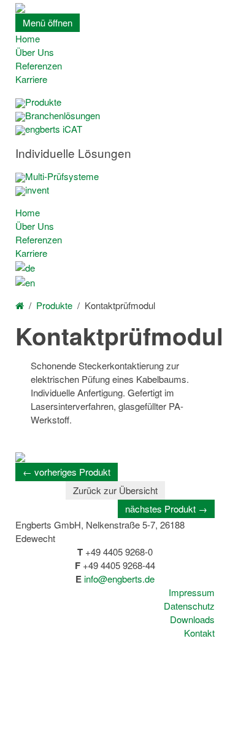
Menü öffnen (47, 22)
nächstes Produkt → (166, 508)
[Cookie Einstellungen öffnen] (92, 727)
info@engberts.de (119, 578)
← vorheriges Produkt (66, 471)
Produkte (54, 305)
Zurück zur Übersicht (115, 490)
